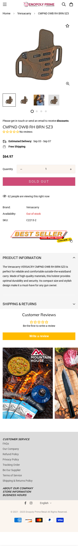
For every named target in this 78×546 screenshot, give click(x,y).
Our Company (11, 448)
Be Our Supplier (12, 470)
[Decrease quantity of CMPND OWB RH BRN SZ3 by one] (21, 169)
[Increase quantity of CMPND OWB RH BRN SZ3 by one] (70, 169)
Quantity (8, 169)
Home (6, 13)
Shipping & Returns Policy (18, 480)
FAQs (6, 443)
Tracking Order (11, 464)
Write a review (39, 336)
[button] (11, 131)
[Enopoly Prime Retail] (39, 4)
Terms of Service (12, 475)
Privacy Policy (11, 459)
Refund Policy (11, 454)
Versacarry (24, 13)
